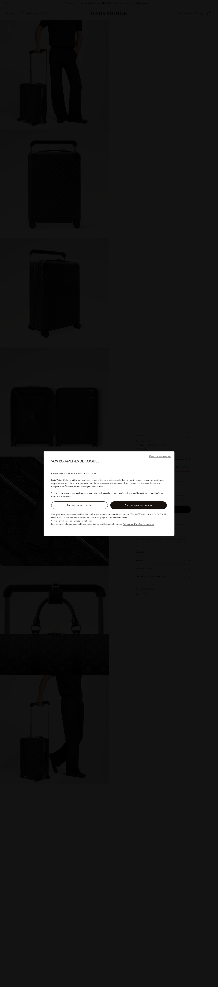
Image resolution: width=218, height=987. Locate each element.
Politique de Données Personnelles (138, 523)
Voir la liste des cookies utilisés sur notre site (72, 520)
